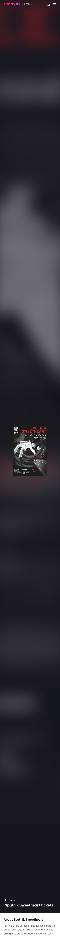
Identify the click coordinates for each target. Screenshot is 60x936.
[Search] (47, 4)
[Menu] (53, 4)
